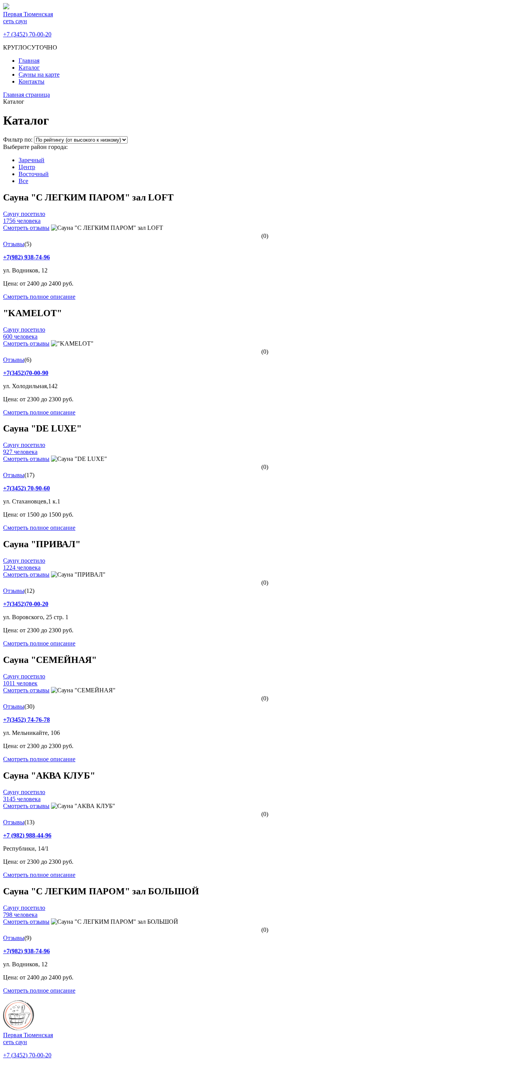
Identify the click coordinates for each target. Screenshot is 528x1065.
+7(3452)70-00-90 (25, 373)
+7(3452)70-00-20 (25, 604)
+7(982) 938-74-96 (26, 257)
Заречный (31, 160)
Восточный (34, 174)
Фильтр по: (18, 139)
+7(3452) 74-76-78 (26, 719)
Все (23, 181)
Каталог (29, 67)
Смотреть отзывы (26, 227)
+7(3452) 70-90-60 (26, 488)
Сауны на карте (39, 74)
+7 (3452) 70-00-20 (27, 34)
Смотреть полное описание (39, 296)
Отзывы (13, 244)
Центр (27, 167)
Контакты (31, 81)
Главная (29, 60)
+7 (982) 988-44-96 (27, 835)
